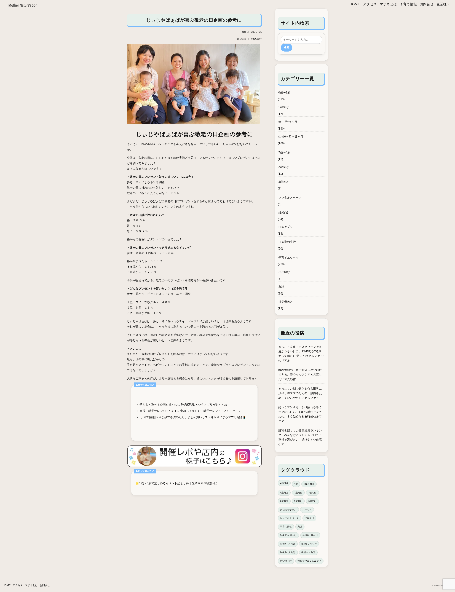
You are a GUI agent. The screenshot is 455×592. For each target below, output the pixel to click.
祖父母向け (285, 301)
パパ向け (284, 272)
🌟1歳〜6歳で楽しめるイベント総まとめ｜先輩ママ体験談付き (177, 483)
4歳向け (284, 501)
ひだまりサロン (288, 509)
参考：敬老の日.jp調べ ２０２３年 (150, 253)
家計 (281, 286)
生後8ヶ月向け (309, 543)
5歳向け (298, 501)
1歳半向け (309, 484)
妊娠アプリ (285, 226)
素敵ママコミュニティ (309, 560)
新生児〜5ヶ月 (287, 121)
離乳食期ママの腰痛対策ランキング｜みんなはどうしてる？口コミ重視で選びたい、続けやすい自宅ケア (300, 437)
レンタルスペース (290, 197)
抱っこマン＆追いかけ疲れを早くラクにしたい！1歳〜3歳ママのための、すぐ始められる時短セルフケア (300, 414)
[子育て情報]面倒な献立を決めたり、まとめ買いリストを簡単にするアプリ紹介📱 (193, 417)
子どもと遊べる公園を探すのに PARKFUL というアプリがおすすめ (183, 404)
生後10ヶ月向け (288, 535)
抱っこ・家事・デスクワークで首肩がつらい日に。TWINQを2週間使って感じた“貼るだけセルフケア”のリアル (301, 353)
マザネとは (388, 4)
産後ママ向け (308, 552)
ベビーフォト (161, 364)
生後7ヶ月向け (287, 543)
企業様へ (443, 4)
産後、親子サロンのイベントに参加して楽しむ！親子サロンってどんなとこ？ (190, 410)
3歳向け (283, 181)
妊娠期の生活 (287, 241)
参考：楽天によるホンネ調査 (146, 182)
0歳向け (284, 482)
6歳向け (312, 501)
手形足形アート (137, 364)
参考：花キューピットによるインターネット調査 (159, 293)
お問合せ (426, 4)
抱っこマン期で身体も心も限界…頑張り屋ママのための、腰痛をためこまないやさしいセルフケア (300, 393)
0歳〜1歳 (284, 92)
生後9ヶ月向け (287, 552)
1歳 (296, 484)
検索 (286, 47)
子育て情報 (408, 4)
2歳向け (283, 166)
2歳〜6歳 (284, 152)
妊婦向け (284, 212)
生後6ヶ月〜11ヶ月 (290, 136)
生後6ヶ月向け (310, 535)
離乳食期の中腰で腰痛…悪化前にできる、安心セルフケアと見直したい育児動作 (300, 374)
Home (355, 4)
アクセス (370, 4)
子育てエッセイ (288, 257)
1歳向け (283, 107)
